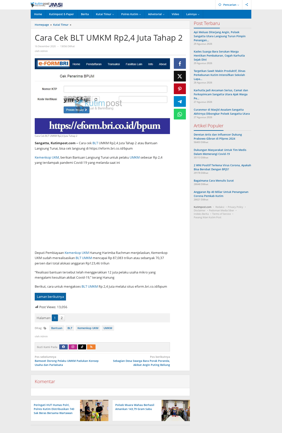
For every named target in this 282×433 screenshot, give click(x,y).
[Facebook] (63, 346)
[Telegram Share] (180, 101)
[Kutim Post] (46, 5)
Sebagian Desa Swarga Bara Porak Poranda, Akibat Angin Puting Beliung (141, 361)
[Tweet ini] (180, 76)
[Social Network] (246, 5)
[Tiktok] (82, 346)
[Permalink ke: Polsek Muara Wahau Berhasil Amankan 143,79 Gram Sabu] (175, 410)
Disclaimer (199, 210)
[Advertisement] (102, 209)
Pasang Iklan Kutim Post (207, 217)
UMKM (135, 157)
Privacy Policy (235, 207)
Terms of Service (221, 214)
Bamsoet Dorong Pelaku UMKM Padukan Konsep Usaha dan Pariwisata (67, 361)
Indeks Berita (201, 214)
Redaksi (219, 207)
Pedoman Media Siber (221, 210)
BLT (95, 143)
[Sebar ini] (180, 63)
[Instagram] (73, 346)
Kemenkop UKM (47, 157)
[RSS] (91, 346)
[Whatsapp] (180, 114)
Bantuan (56, 328)
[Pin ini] (180, 88)
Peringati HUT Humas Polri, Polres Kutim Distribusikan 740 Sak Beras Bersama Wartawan (54, 409)
